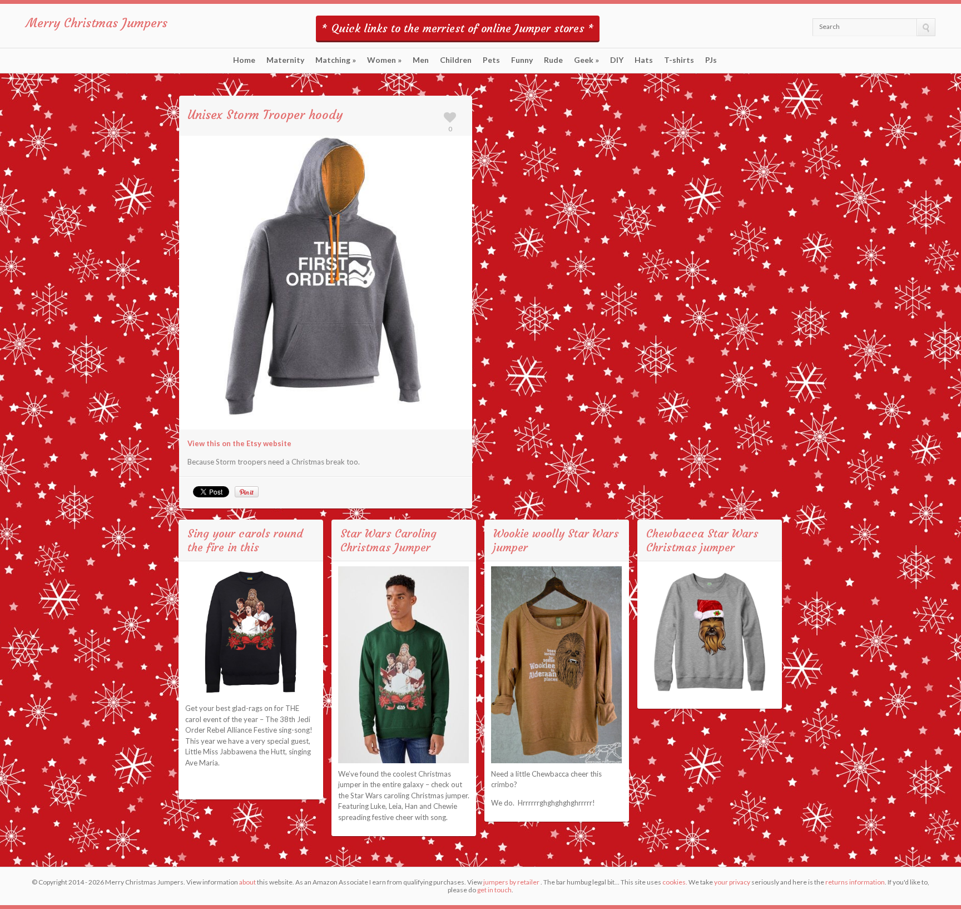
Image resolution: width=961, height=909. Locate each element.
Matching (335, 60)
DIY (616, 60)
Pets (491, 60)
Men (421, 60)
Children (456, 60)
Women (384, 60)
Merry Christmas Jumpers (96, 23)
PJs (711, 60)
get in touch (494, 890)
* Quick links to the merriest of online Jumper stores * (457, 28)
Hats (644, 60)
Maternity (285, 60)
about (247, 882)
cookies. (674, 882)
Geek (586, 60)
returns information (855, 882)
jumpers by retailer (511, 882)
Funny (522, 60)
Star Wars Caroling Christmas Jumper (388, 540)
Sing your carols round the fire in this (245, 540)
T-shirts (679, 60)
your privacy (732, 882)
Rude (553, 60)
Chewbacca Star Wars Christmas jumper (702, 540)
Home (244, 60)
